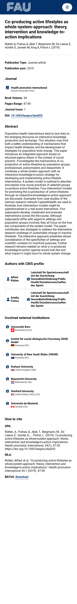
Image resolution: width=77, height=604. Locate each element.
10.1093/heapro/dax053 (26, 115)
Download (22, 477)
